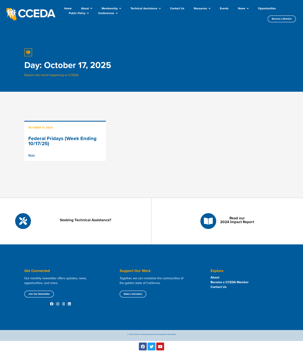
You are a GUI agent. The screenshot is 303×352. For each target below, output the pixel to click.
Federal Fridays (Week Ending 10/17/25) (62, 141)
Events (224, 8)
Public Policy (77, 13)
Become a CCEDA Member (230, 282)
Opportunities (267, 8)
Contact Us (177, 8)
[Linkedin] (69, 304)
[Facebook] (51, 304)
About (85, 8)
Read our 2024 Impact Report (237, 220)
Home (68, 8)
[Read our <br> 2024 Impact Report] (208, 221)
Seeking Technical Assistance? (85, 220)
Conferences (106, 13)
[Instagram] (57, 304)
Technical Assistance (144, 8)
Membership (110, 8)
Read (31, 155)
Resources (200, 8)
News (241, 8)
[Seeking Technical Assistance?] (23, 221)
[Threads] (63, 304)
